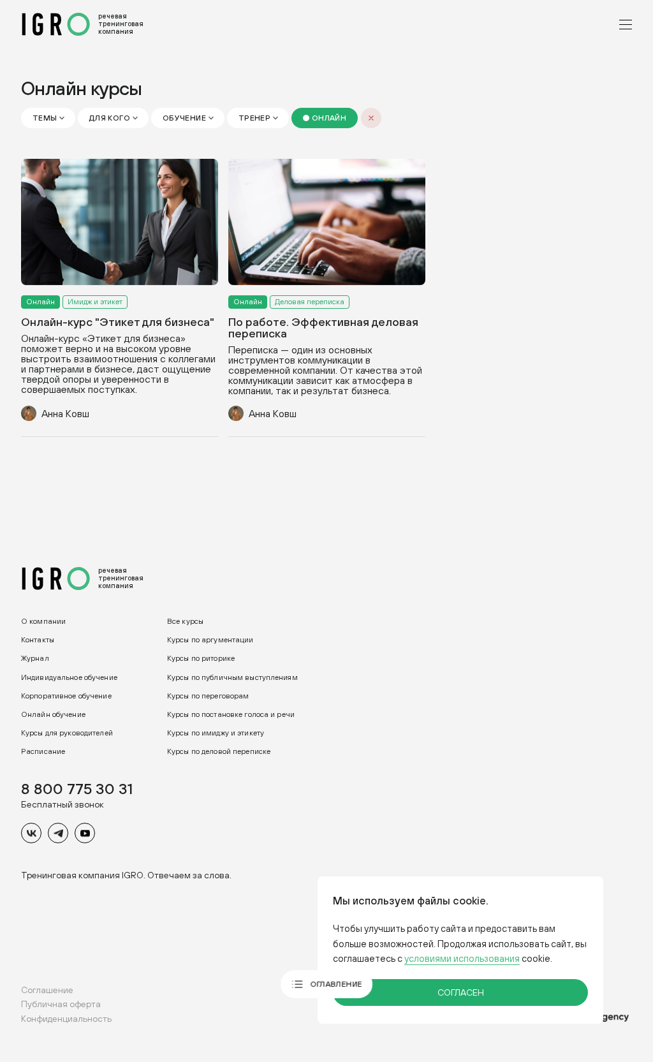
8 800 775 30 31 (77, 788)
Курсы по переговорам (208, 695)
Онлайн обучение (53, 714)
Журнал (35, 658)
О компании (43, 621)
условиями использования (462, 958)
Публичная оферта (61, 1004)
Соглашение (47, 990)
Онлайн (40, 301)
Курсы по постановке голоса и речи (231, 714)
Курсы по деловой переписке (218, 751)
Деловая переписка (309, 301)
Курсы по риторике (201, 658)
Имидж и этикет (95, 301)
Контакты (37, 639)
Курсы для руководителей (67, 732)
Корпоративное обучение (66, 695)
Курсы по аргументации (210, 639)
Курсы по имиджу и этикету (215, 732)
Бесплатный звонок (62, 804)
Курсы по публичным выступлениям (232, 676)
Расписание (43, 751)
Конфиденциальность (66, 1019)
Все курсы (185, 621)
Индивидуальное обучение (69, 676)
